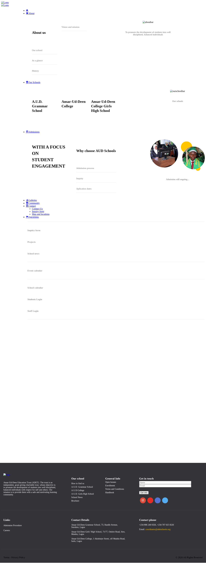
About (31, 13)
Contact (32, 206)
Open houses (110, 482)
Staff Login (32, 311)
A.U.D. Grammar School (40, 106)
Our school (37, 50)
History (35, 71)
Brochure (75, 501)
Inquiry (79, 178)
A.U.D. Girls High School (82, 494)
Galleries (32, 200)
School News (76, 497)
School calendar (35, 288)
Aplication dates (84, 188)
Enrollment (110, 485)
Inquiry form (38, 211)
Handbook (109, 492)
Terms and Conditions (114, 489)
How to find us (77, 483)
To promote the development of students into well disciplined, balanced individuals (148, 33)
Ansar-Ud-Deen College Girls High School (103, 106)
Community (34, 203)
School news (33, 253)
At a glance (37, 60)
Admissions (34, 132)
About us (39, 33)
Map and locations (40, 214)
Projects (31, 242)
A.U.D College (77, 490)
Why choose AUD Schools (96, 151)
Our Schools (34, 82)
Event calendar (34, 270)
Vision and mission (70, 27)
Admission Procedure (12, 525)
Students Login (34, 299)
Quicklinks (33, 217)
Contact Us (37, 208)
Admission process (85, 168)
